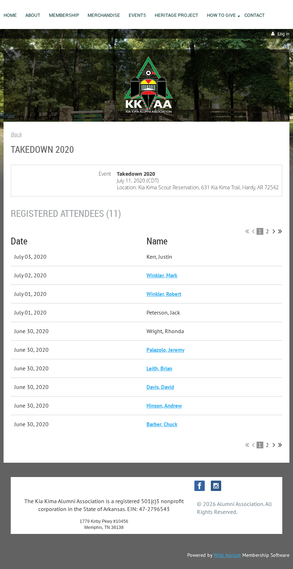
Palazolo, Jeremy (165, 349)
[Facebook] (199, 486)
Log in (283, 34)
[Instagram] (216, 486)
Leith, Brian (159, 368)
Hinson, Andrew (164, 405)
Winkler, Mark (161, 275)
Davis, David (160, 387)
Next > (274, 231)
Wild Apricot (227, 555)
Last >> (280, 231)
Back (16, 134)
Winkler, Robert (163, 294)
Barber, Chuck (161, 424)
